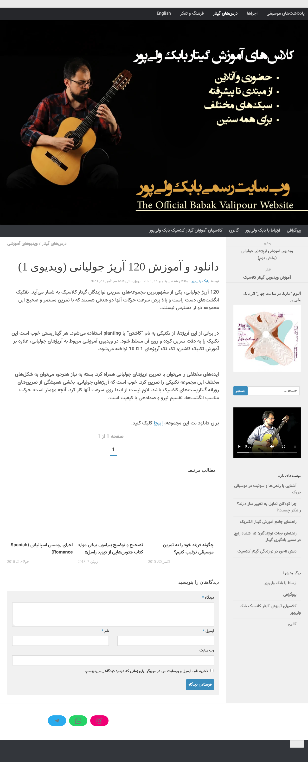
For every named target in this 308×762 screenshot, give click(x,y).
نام (105, 631)
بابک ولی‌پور (200, 281)
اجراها (252, 13)
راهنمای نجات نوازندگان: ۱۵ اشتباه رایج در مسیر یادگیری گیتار (267, 536)
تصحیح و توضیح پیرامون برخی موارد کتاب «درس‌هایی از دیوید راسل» (110, 548)
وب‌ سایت (206, 650)
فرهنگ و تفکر (192, 13)
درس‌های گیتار (225, 13)
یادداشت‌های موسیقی (286, 13)
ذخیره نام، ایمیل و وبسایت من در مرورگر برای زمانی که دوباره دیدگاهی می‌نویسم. (146, 671)
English (164, 13)
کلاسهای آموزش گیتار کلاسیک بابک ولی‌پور (185, 230)
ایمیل (208, 631)
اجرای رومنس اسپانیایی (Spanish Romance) (42, 548)
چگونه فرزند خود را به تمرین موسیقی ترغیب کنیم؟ (188, 548)
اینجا (158, 423)
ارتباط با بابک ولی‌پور (262, 230)
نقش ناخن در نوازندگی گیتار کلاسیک (266, 551)
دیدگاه (208, 598)
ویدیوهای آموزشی (22, 243)
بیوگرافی (294, 230)
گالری (234, 230)
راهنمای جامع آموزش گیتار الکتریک (268, 522)
